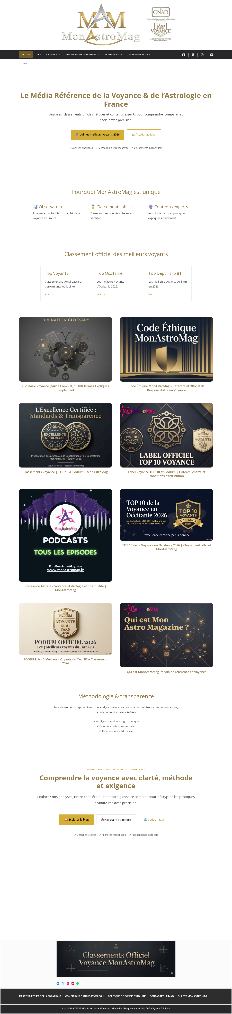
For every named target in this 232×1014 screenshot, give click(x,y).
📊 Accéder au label (144, 134)
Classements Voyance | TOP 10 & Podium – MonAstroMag (65, 472)
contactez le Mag (162, 996)
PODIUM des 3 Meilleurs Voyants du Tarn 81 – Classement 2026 (65, 661)
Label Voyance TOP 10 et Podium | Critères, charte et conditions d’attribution (166, 474)
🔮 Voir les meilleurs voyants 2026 (98, 134)
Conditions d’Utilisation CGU (84, 996)
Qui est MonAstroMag (192, 996)
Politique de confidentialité (127, 996)
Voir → (49, 294)
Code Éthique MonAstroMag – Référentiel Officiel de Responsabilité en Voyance (166, 388)
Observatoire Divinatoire (81, 54)
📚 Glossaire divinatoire (116, 820)
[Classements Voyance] (116, 959)
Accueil (26, 54)
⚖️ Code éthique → (156, 819)
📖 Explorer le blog (76, 819)
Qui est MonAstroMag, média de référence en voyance (166, 672)
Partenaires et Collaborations (40, 996)
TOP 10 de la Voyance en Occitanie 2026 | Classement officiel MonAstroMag (166, 547)
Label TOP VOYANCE (46, 54)
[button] (59, 54)
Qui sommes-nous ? (139, 54)
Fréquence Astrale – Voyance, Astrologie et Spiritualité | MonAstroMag (65, 588)
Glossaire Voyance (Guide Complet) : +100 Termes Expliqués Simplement (65, 388)
